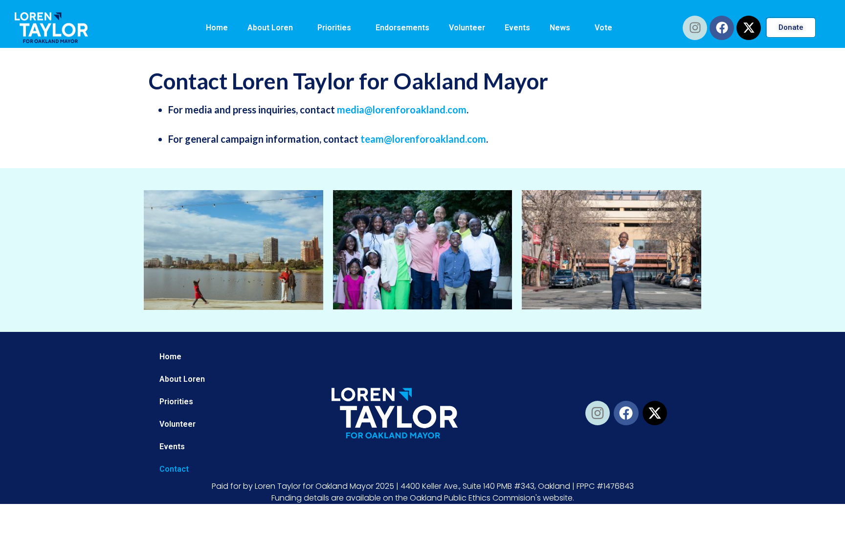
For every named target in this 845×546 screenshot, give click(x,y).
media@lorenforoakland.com (402, 109)
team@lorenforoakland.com (423, 139)
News (560, 27)
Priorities (334, 27)
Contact (174, 469)
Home (217, 27)
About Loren (270, 27)
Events (517, 27)
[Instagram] (695, 28)
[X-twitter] (748, 28)
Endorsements (402, 27)
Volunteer (467, 27)
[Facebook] (722, 28)
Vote (603, 27)
